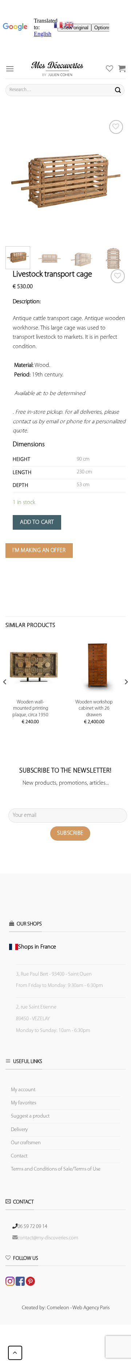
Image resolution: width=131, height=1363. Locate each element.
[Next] (113, 178)
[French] (59, 25)
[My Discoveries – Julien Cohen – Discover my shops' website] (57, 69)
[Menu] (9, 69)
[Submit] (118, 90)
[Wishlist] (118, 276)
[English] (69, 25)
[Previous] (17, 178)
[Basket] (122, 68)
